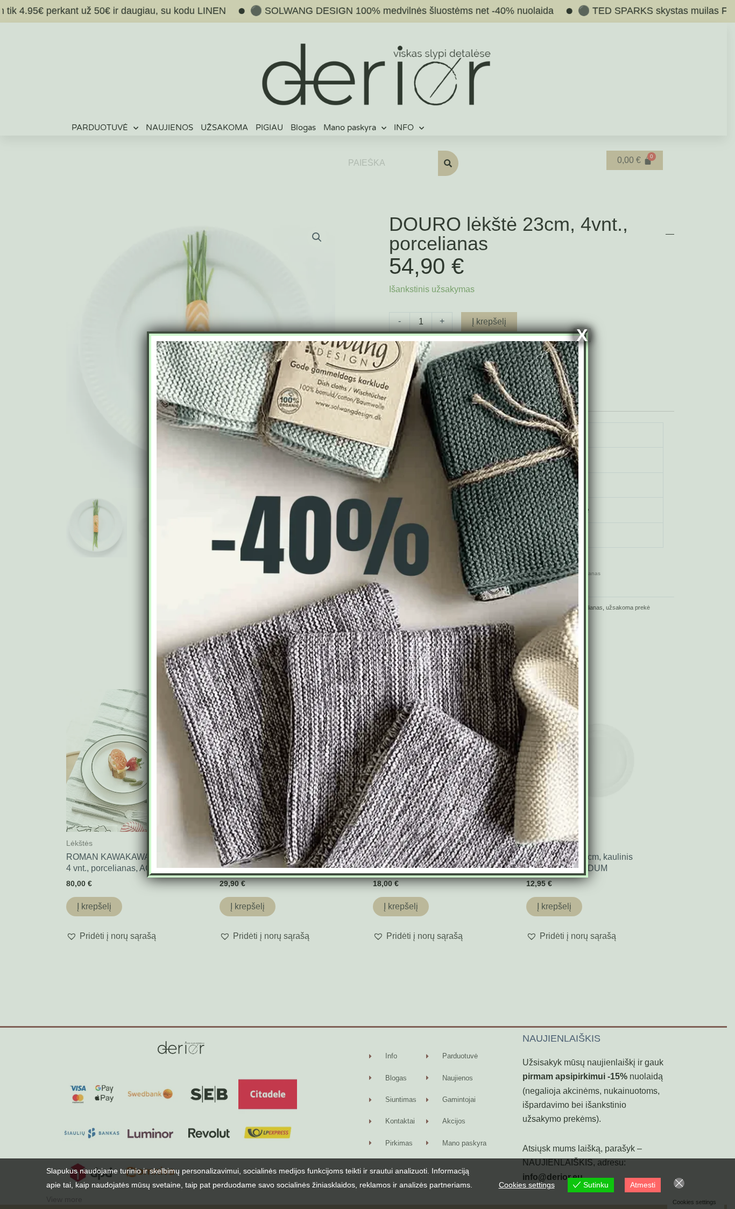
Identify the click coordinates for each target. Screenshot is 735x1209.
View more (64, 1199)
